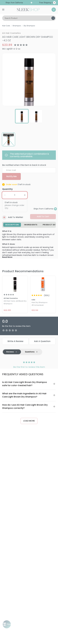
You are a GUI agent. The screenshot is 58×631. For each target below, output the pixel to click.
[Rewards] (7, 624)
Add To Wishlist (15, 217)
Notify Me (11, 176)
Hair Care (6, 26)
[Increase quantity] (25, 195)
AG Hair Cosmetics (11, 33)
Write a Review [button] (15, 341)
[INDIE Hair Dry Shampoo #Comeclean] (43, 284)
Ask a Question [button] (42, 341)
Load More (29, 420)
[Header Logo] (28, 9)
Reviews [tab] (10, 352)
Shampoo (17, 26)
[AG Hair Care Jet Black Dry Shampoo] (15, 284)
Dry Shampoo (29, 26)
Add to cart (43, 216)
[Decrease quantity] (5, 195)
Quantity (7, 189)
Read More (7, 257)
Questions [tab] (29, 352)
